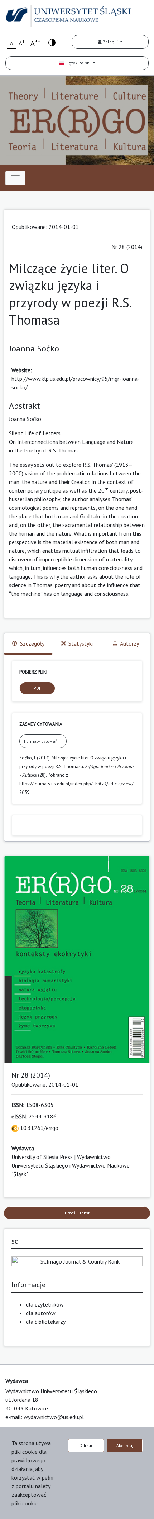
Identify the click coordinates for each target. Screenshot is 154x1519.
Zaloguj (110, 41)
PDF (37, 688)
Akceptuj (124, 1445)
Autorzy (129, 643)
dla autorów (41, 1313)
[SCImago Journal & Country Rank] (77, 1260)
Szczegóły (32, 643)
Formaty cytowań (41, 741)
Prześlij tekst (77, 1213)
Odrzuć (86, 1445)
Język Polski (77, 63)
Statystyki (80, 643)
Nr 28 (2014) (126, 246)
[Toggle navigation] (15, 178)
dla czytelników (45, 1304)
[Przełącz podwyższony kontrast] (52, 42)
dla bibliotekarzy (46, 1321)
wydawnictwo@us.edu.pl (54, 1416)
